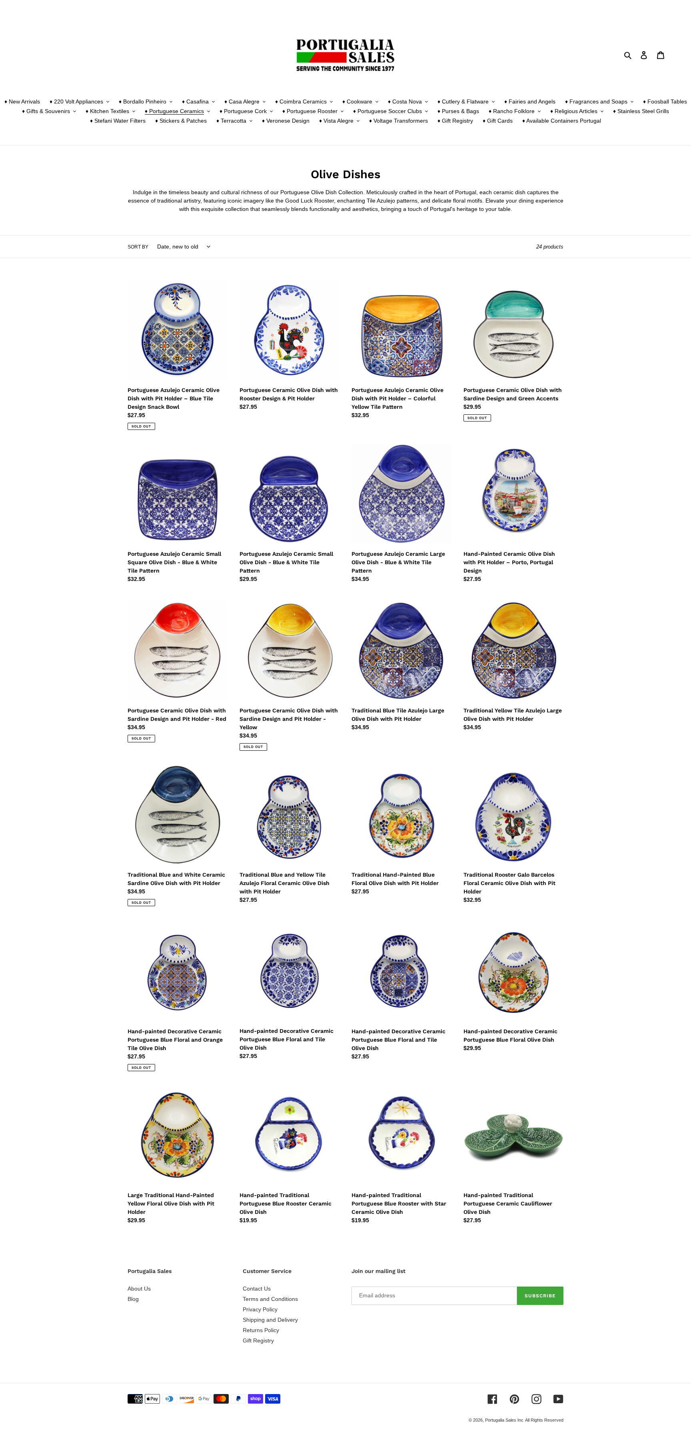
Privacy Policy (260, 1309)
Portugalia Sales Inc (504, 1420)
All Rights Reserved (544, 1420)
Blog (133, 1299)
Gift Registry (258, 1340)
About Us (139, 1288)
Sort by (138, 247)
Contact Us (257, 1288)
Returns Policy (261, 1330)
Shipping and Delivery (270, 1320)
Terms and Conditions (270, 1299)
